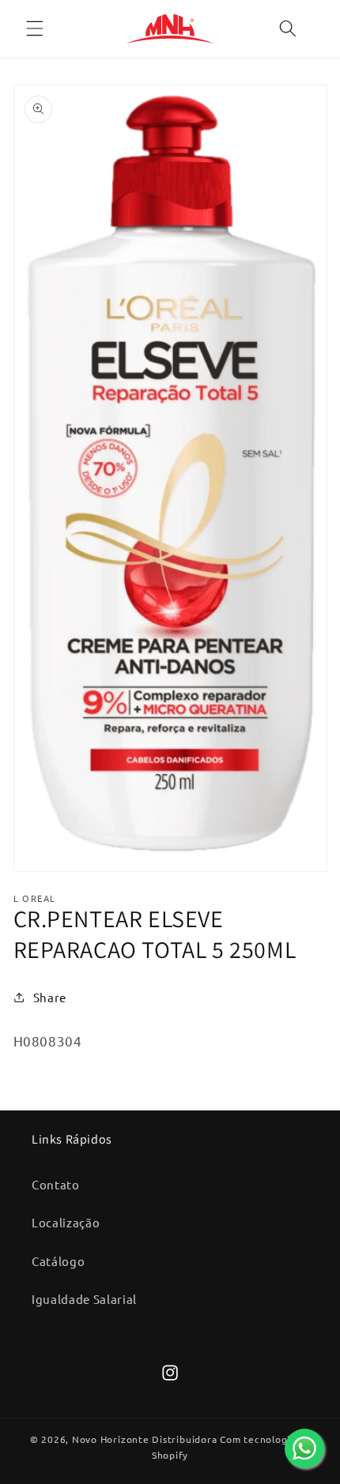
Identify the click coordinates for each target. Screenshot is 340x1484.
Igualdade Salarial (84, 1298)
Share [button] (49, 997)
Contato (56, 1184)
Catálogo (58, 1260)
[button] (35, 28)
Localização (66, 1222)
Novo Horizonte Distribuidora (144, 1439)
